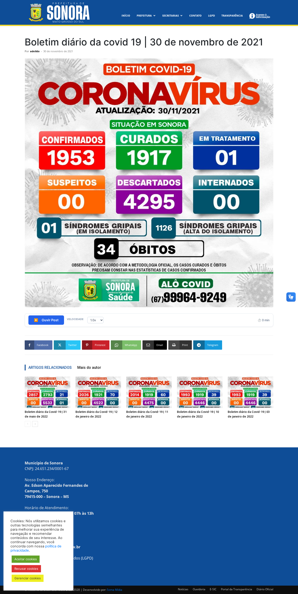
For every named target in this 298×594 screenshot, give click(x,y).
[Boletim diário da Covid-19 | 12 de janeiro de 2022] (98, 392)
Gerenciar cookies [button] (27, 578)
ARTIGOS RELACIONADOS (50, 367)
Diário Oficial (265, 589)
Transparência (232, 15)
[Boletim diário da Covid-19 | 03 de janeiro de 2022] (250, 392)
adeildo (35, 51)
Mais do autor (89, 367)
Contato (195, 15)
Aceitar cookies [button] (25, 559)
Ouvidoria (199, 589)
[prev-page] (27, 424)
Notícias (183, 589)
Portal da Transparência (236, 589)
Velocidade (75, 319)
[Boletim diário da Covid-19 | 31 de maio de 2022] (47, 392)
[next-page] (35, 424)
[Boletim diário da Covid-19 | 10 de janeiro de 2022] (200, 392)
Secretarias (170, 15)
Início (126, 15)
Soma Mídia (114, 590)
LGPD (211, 15)
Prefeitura (144, 15)
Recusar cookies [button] (26, 568)
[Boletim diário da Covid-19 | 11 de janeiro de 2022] (149, 392)
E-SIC (213, 589)
